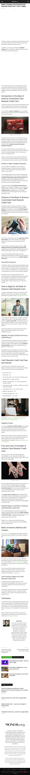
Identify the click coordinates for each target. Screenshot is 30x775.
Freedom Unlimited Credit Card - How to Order (23, 650)
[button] (2, 1)
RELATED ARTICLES (6, 657)
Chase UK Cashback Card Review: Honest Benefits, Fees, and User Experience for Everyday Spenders (14, 690)
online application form (22, 295)
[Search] (28, 1)
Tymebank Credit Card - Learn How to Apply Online (14, 712)
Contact (8, 769)
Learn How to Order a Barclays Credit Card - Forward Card (6, 651)
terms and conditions (12, 615)
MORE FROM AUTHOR (18, 657)
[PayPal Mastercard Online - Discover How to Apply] (4, 662)
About (4, 769)
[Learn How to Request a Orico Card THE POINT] (4, 675)
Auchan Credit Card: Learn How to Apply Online (13, 698)
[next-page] (4, 680)
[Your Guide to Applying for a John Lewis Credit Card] (4, 669)
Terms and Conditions (22, 769)
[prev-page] (2, 680)
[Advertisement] (15, 24)
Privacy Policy (14, 769)
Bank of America (5, 533)
